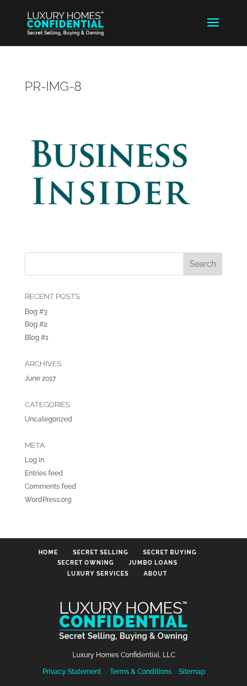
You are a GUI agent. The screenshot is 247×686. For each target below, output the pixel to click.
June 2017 (40, 378)
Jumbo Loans (153, 562)
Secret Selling (100, 552)
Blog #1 (36, 338)
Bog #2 (36, 324)
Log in (34, 460)
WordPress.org (48, 500)
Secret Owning (85, 562)
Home (48, 552)
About (155, 573)
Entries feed (44, 473)
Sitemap (192, 672)
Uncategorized (48, 419)
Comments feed (50, 486)
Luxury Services (98, 573)
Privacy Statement (72, 672)
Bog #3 (36, 312)
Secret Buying (169, 552)
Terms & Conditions (141, 672)
